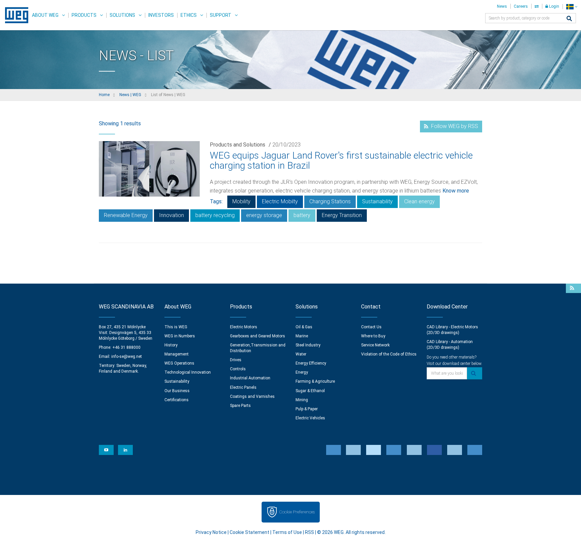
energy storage (264, 215)
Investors (161, 15)
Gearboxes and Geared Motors (257, 336)
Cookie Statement (249, 532)
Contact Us (371, 327)
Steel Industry (308, 345)
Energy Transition (342, 215)
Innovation (171, 215)
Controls (238, 369)
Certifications (176, 400)
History (171, 345)
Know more (455, 190)
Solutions (122, 15)
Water (301, 354)
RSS (309, 532)
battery (302, 215)
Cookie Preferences (297, 511)
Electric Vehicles (310, 418)
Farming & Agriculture (315, 381)
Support (220, 15)
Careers (521, 6)
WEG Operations (179, 363)
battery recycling (215, 215)
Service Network (375, 345)
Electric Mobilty (280, 201)
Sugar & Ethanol (310, 390)
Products (84, 15)
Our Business (177, 390)
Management (176, 354)
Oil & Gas (304, 327)
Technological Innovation (187, 372)
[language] (572, 6)
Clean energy (419, 201)
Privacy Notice (211, 532)
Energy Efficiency (311, 363)
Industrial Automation (250, 378)
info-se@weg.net (126, 356)
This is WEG (175, 327)
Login (553, 6)
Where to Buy (373, 336)
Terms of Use (287, 532)
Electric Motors (243, 327)
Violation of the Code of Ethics (389, 354)
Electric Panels (243, 387)
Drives (235, 360)
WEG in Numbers (179, 336)
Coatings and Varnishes (252, 396)
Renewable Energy (126, 215)
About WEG (45, 15)
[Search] (569, 19)
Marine (302, 336)
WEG (14, 15)
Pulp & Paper (307, 409)
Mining (302, 400)
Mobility (241, 201)
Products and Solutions (237, 144)
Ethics (189, 15)
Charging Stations (330, 201)
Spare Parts (240, 405)
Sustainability (377, 201)
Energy (302, 372)
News (502, 6)
